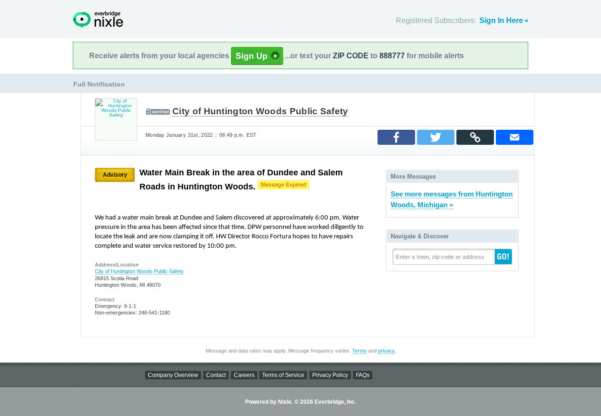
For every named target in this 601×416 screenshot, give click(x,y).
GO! (503, 257)
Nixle (98, 19)
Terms (359, 350)
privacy (386, 350)
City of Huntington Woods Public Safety (260, 111)
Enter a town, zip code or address (440, 257)
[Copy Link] (475, 137)
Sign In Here (501, 20)
